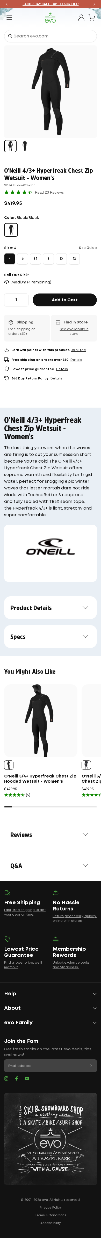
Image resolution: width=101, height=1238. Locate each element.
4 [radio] (10, 258)
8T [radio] (35, 258)
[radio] (11, 230)
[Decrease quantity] (10, 300)
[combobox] (50, 36)
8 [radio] (48, 258)
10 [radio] (61, 258)
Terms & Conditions (50, 1215)
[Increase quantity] (23, 300)
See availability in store (74, 331)
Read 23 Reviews (49, 192)
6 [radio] (23, 258)
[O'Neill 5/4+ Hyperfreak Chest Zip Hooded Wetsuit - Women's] (40, 720)
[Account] (81, 17)
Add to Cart (65, 300)
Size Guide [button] (88, 248)
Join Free (78, 350)
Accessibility (50, 1223)
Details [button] (76, 360)
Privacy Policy (51, 1207)
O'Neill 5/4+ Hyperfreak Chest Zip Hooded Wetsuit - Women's (40, 778)
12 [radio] (74, 258)
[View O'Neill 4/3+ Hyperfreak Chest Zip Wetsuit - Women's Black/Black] (10, 146)
